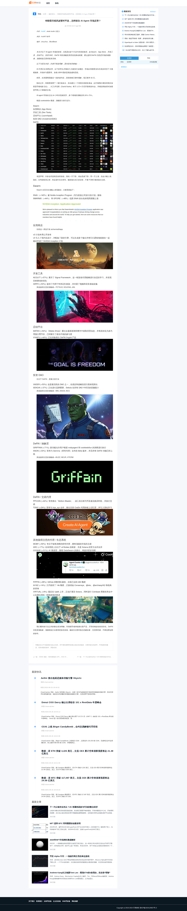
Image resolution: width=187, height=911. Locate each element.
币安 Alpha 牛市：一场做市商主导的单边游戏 (69, 856)
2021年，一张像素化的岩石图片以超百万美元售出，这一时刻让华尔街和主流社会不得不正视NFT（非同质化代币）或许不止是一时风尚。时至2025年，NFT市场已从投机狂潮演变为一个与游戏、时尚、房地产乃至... (82, 845)
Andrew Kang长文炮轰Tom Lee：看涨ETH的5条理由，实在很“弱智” (80, 873)
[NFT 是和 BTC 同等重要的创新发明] (40, 828)
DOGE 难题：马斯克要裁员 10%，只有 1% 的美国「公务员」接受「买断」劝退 (64, 657)
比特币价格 (48, 901)
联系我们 (39, 901)
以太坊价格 (57, 901)
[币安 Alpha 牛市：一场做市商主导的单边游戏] (40, 861)
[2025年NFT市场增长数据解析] (40, 845)
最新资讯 (52, 14)
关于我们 (32, 901)
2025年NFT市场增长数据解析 (62, 840)
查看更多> (153, 11)
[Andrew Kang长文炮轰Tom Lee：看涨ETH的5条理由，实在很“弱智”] (40, 877)
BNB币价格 (66, 901)
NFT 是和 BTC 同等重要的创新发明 (65, 823)
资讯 (79, 26)
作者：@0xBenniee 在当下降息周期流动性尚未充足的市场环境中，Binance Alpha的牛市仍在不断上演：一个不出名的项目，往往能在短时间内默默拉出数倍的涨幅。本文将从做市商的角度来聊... (81, 861)
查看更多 (124, 67)
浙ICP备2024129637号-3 (148, 908)
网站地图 (75, 901)
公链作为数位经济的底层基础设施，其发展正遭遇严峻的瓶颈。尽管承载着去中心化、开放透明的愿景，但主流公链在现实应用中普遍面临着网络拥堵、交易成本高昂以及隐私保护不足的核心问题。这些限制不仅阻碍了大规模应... (81, 812)
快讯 (57, 3)
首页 (48, 3)
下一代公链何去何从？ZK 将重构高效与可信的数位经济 (100, 657)
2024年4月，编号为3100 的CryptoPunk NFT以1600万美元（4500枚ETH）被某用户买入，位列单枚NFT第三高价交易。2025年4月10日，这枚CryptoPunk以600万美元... (81, 828)
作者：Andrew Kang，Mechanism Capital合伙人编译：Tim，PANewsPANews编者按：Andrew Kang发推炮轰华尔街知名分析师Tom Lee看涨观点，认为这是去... (82, 877)
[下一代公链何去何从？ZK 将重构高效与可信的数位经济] (40, 812)
